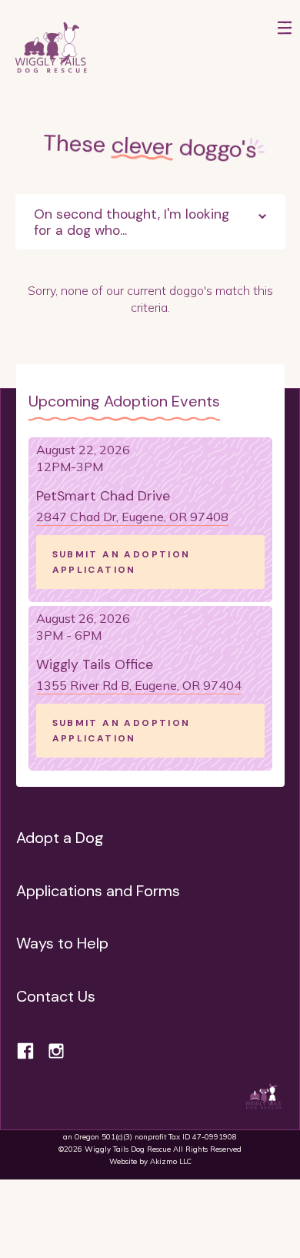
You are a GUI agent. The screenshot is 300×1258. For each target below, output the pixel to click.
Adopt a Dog (60, 838)
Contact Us (55, 996)
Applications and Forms (98, 891)
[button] (284, 48)
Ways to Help (62, 943)
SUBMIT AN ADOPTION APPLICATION (121, 562)
